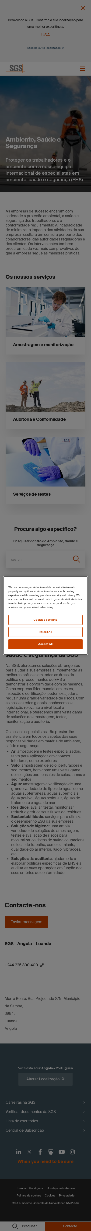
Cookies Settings (45, 620)
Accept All (45, 644)
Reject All (45, 632)
